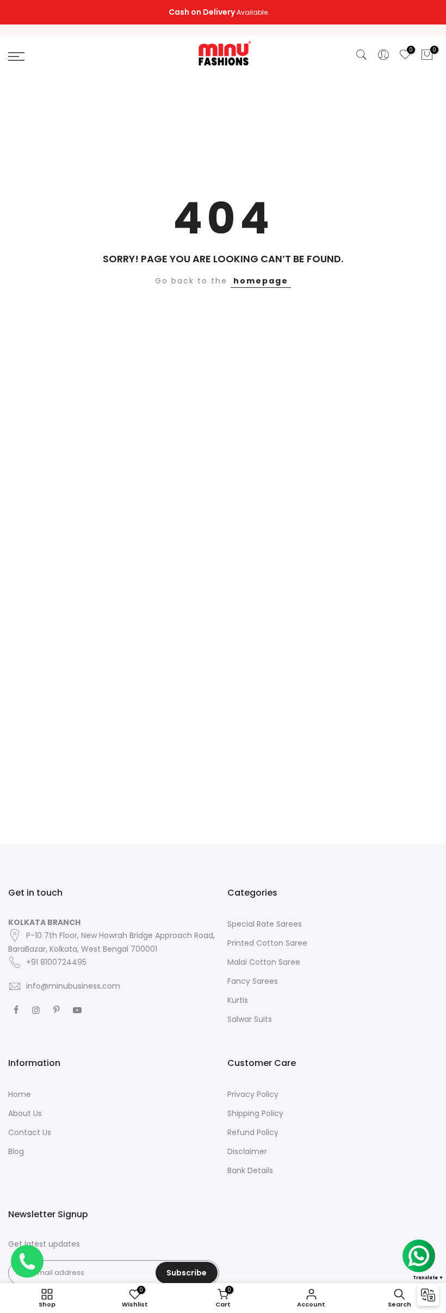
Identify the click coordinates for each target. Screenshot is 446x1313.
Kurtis (237, 1000)
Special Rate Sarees (264, 924)
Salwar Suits (249, 1019)
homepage (260, 280)
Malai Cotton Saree (263, 962)
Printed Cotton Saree (267, 943)
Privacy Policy (252, 1094)
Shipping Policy (255, 1113)
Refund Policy (252, 1132)
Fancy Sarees (252, 981)
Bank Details (250, 1170)
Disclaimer (247, 1151)
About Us (25, 1113)
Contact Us (29, 1132)
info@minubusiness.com (73, 986)
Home (19, 1094)
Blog (16, 1151)
